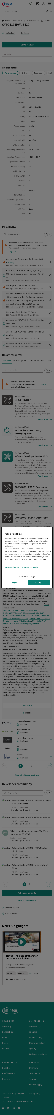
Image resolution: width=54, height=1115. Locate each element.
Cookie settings (27, 576)
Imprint (35, 567)
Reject (15, 582)
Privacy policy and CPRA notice (17, 567)
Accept (38, 582)
